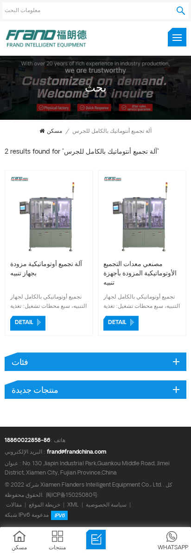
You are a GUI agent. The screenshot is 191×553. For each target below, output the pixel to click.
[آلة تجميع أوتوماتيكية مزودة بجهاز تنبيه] (49, 253)
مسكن (54, 131)
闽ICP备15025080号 (72, 495)
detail (24, 322)
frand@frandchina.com (76, 452)
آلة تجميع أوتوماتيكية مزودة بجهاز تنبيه (46, 269)
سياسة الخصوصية (106, 504)
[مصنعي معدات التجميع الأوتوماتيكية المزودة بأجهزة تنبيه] (142, 253)
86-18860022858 (28, 440)
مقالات (14, 504)
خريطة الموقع (44, 504)
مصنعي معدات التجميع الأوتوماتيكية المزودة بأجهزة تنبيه (140, 273)
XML (73, 504)
